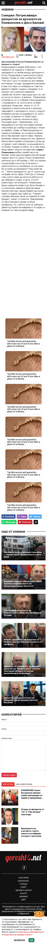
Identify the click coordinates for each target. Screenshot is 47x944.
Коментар (7, 738)
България (24, 877)
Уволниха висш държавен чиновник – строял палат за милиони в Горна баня (23, 554)
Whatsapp (10, 522)
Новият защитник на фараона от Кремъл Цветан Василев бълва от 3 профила (22, 641)
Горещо (23, 884)
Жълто (23, 893)
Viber (23, 516)
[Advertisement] (23, 237)
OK (31, 940)
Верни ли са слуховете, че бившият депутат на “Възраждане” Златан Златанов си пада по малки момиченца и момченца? (22, 669)
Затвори (19, 940)
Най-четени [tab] (8, 784)
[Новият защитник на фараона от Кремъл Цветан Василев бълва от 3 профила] (23, 635)
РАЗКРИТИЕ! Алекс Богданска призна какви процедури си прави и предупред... (32, 794)
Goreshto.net (7, 57)
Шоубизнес (23, 881)
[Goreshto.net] (23, 858)
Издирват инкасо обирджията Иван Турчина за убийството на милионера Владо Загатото (23, 583)
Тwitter (36, 516)
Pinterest (26, 522)
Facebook (9, 516)
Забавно (23, 896)
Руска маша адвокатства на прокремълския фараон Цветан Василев (21, 700)
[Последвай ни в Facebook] (24, 867)
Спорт (23, 887)
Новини (7, 9)
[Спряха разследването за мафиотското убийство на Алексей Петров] (23, 606)
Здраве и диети (24, 890)
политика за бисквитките (30, 932)
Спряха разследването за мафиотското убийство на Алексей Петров (22, 612)
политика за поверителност (18, 934)
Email (4, 729)
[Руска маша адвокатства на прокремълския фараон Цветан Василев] (23, 693)
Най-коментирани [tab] (24, 784)
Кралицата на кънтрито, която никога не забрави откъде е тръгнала (31, 832)
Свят (23, 899)
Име (4, 719)
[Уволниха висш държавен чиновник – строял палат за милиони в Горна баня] (23, 548)
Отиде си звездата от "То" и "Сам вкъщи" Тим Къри (32, 812)
